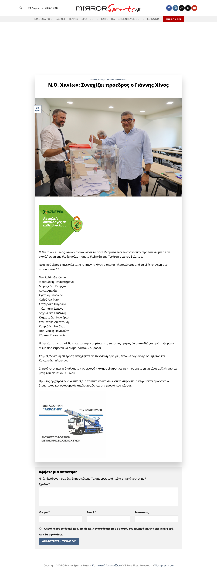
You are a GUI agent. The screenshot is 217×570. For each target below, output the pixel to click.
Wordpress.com (164, 565)
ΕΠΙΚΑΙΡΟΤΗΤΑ (106, 19)
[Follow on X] (188, 8)
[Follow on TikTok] (182, 8)
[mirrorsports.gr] (108, 8)
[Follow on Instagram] (175, 8)
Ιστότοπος (142, 512)
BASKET (60, 19)
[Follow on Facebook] (169, 8)
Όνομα (44, 512)
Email (91, 512)
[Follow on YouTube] (194, 8)
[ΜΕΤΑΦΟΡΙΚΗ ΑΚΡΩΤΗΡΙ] (72, 424)
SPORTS (86, 19)
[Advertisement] (108, 46)
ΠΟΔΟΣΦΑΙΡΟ (41, 19)
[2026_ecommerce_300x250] (63, 225)
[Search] (21, 8)
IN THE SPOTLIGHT (117, 79)
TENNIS (73, 19)
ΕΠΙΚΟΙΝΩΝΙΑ (151, 19)
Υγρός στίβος (98, 79)
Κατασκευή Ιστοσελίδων (106, 565)
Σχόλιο (44, 484)
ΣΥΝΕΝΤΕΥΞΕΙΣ (127, 19)
